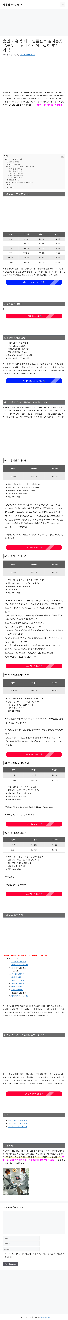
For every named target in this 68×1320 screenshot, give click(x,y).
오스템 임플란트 (17, 974)
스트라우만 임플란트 (19, 965)
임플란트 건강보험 (13, 162)
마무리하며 (10, 187)
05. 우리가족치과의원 (15, 177)
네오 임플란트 (17, 987)
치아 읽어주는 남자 (12, 4)
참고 (8, 184)
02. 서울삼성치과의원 (15, 171)
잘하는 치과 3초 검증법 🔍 (34, 1094)
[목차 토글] (61, 156)
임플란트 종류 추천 (13, 180)
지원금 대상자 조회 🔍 (34, 316)
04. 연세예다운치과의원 (16, 175)
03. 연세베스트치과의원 (16, 173)
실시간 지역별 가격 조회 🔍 (34, 282)
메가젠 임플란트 (17, 977)
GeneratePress (45, 1317)
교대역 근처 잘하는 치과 (17, 1127)
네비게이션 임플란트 (19, 996)
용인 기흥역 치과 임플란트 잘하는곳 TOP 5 (20, 166)
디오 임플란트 (17, 990)
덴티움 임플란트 (17, 980)
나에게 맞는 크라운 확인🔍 (34, 381)
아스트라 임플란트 (18, 962)
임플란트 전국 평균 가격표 (14, 159)
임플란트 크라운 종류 (13, 164)
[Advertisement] (34, 23)
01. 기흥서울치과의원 (15, 169)
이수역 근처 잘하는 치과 (17, 1123)
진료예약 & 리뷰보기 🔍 (34, 547)
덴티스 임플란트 (17, 983)
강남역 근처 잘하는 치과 (17, 1120)
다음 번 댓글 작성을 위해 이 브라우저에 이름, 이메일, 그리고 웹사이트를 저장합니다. (35, 1255)
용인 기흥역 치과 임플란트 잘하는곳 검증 (20, 182)
